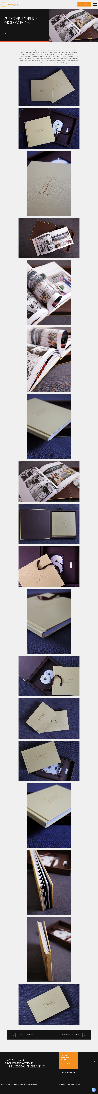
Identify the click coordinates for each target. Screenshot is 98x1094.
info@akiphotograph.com (68, 1066)
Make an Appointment (68, 1073)
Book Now (84, 4)
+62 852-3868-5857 (66, 1064)
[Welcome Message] (94, 1090)
